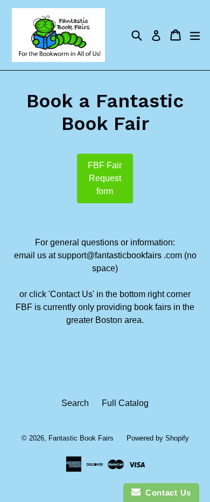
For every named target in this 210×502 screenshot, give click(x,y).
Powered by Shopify (158, 438)
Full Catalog (125, 403)
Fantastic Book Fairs (81, 438)
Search (75, 403)
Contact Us (166, 492)
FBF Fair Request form (105, 178)
